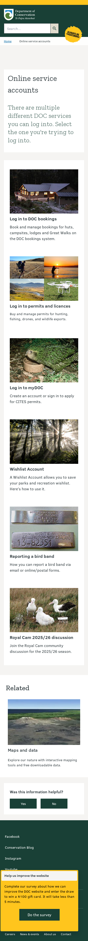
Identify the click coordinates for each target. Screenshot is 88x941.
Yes (23, 803)
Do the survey (39, 914)
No (54, 803)
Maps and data (23, 750)
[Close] (73, 876)
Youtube (11, 869)
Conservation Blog (19, 847)
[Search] (54, 28)
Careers (10, 934)
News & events (29, 934)
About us (50, 934)
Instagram (13, 858)
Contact (66, 934)
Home (7, 41)
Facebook (12, 836)
